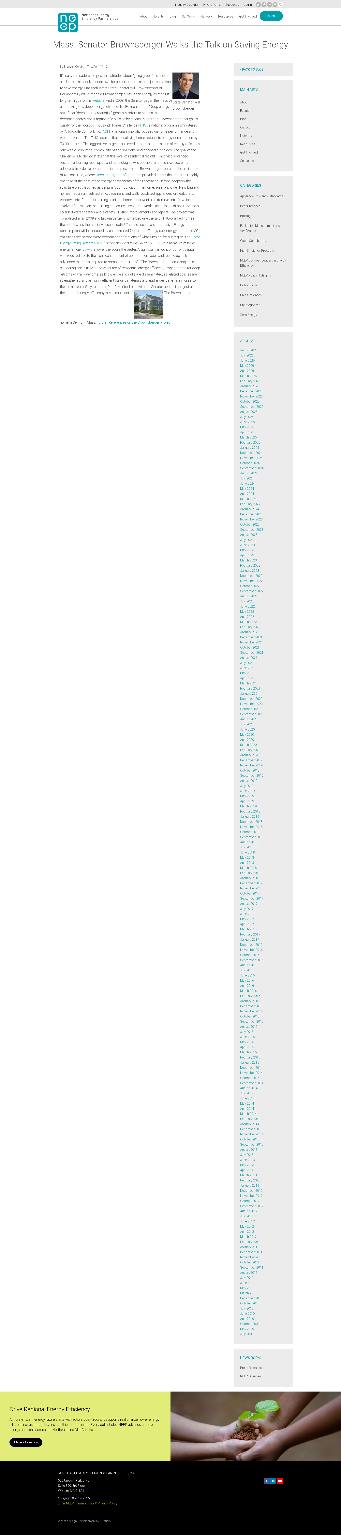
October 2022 (249, 586)
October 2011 (249, 1262)
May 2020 (247, 734)
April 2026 (247, 371)
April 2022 (247, 617)
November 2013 (251, 1134)
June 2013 (247, 1160)
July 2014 (247, 1093)
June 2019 (247, 791)
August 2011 (249, 1272)
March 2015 (248, 1052)
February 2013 (250, 1180)
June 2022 (247, 606)
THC (142, 125)
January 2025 (249, 448)
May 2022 (247, 611)
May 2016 (247, 980)
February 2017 (250, 934)
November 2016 (251, 950)
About (144, 16)
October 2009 (249, 1324)
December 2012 (251, 1190)
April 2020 (247, 740)
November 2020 (251, 704)
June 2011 (247, 1283)
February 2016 (250, 996)
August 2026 (249, 350)
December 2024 (251, 453)
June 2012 (247, 1221)
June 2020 (247, 729)
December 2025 (251, 391)
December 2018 (251, 822)
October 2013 (249, 1139)
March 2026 (248, 376)
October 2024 (249, 463)
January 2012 (249, 1247)
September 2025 (251, 407)
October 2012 (249, 1201)
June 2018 (247, 852)
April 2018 (247, 863)
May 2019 (247, 796)
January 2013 (249, 1185)
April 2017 (247, 924)
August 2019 (249, 781)
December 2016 (251, 945)
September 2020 (251, 714)
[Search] (280, 4)
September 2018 (251, 837)
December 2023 (251, 514)
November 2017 (251, 888)
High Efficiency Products (257, 250)
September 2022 (251, 591)
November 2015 (251, 1011)
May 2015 (247, 1042)
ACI (105, 131)
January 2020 (249, 755)
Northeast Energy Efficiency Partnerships (100, 17)
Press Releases (251, 295)
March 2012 (248, 1237)
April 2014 (247, 1109)
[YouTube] (275, 4)
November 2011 (251, 1257)
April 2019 (247, 801)
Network (206, 16)
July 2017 (247, 909)
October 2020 (249, 709)
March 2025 (248, 437)
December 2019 (251, 760)
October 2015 (249, 1016)
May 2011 (247, 1288)
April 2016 (247, 986)
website (98, 100)
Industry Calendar (186, 5)
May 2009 (247, 1329)
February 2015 (250, 1057)
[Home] (68, 22)
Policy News (248, 285)
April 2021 (247, 678)
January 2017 (249, 939)
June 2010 (247, 1313)
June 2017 (247, 914)
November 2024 (251, 458)
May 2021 (247, 673)
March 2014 (248, 1114)
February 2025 (250, 442)
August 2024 (249, 473)
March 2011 (248, 1293)
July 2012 (247, 1216)
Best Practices (250, 206)
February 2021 (250, 688)
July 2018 (247, 847)
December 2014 (251, 1068)
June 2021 (247, 668)
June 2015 (247, 1037)
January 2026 (249, 386)
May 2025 (247, 427)
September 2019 (251, 775)
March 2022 (248, 622)
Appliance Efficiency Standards (261, 196)
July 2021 (247, 663)
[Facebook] (263, 4)
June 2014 (247, 1098)
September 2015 (251, 1021)
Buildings (246, 216)
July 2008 (247, 1334)
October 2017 (249, 893)
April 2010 (247, 1319)
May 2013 (247, 1165)
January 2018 (249, 878)
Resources (225, 16)
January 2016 (249, 1001)
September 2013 (251, 1144)
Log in (248, 5)
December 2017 (251, 883)
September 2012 (251, 1206)
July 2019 (247, 786)
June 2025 (247, 422)
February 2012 (250, 1242)
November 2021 (251, 642)
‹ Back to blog (251, 69)
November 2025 (251, 396)
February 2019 (250, 811)
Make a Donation (26, 1442)
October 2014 (249, 1078)
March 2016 (248, 991)
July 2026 (247, 355)
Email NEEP (66, 1503)
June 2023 (247, 545)
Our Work (188, 16)
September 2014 (251, 1083)
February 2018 (250, 873)
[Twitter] (258, 4)
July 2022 (247, 601)
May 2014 (247, 1103)
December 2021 (251, 637)
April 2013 (247, 1170)
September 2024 (251, 468)
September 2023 (251, 530)
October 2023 (249, 524)
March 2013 (248, 1175)
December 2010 (251, 1298)
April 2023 (247, 555)
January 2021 (249, 693)
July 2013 (247, 1155)
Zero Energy (248, 315)
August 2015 (249, 1027)
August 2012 (249, 1211)
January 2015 (249, 1062)
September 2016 (251, 960)
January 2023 (249, 570)
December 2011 (251, 1252)
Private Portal (212, 5)
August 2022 (249, 596)
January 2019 (249, 816)
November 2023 (251, 519)
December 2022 (251, 576)
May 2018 (247, 857)
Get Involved (248, 16)
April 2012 (247, 1231)
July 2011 (247, 1278)
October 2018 (249, 832)
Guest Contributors (253, 241)
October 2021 (249, 647)
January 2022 (249, 632)
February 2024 (250, 504)
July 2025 (247, 417)
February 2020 (250, 750)
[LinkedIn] (269, 4)
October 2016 (249, 955)
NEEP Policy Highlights (255, 275)
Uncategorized (250, 305)
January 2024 (249, 509)
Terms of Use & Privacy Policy (96, 1503)
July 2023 (247, 540)
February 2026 (250, 381)
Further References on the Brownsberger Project (134, 322)
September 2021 (251, 652)
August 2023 (249, 535)
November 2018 (251, 827)
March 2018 (248, 868)
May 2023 (247, 550)
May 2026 (247, 366)
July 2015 (247, 1032)
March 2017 (248, 929)
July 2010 (247, 1308)
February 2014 (250, 1119)
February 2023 (250, 565)
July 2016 (247, 970)
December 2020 (251, 699)
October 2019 (249, 770)
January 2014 (249, 1124)
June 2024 (247, 483)
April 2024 (247, 494)
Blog (173, 16)
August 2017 (249, 904)
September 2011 (251, 1267)
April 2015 (247, 1047)
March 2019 (248, 806)
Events (159, 16)
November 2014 (251, 1073)
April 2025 (247, 432)
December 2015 (251, 1006)
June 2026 (247, 360)
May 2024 (247, 489)
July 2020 (247, 724)
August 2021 (249, 658)
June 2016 (247, 975)
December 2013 (251, 1129)
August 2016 (249, 965)
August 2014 (249, 1088)
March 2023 (248, 560)
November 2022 (251, 581)
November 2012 (251, 1196)
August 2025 (249, 412)
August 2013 (249, 1149)
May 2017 (247, 919)
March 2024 (248, 499)
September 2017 (251, 898)
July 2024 (247, 478)
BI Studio (105, 1521)
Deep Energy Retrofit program (118, 175)
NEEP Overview (250, 1376)
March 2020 (248, 745)
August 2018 (249, 842)
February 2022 (250, 627)
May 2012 (247, 1226)
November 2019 (251, 765)
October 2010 (249, 1303)
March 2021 (248, 683)
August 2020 (249, 719)
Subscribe (232, 5)
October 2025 (249, 401)
